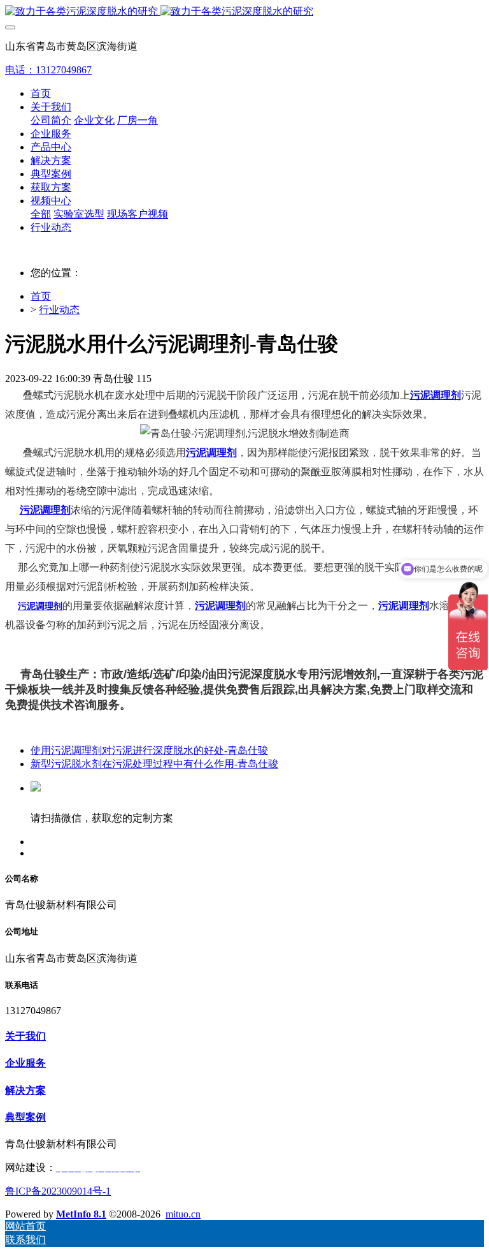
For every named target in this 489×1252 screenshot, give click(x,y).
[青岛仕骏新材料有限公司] (244, 11)
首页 (41, 93)
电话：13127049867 (48, 69)
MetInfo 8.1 (81, 1214)
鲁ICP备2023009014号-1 (58, 1191)
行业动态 (59, 309)
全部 (41, 214)
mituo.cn (183, 1214)
